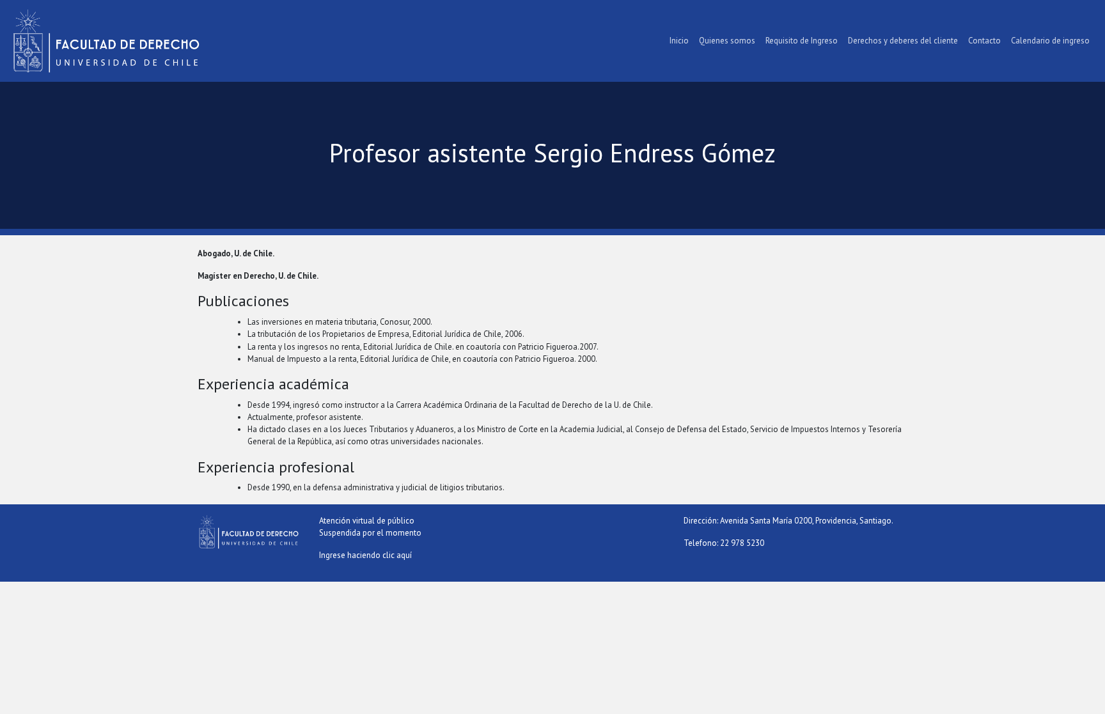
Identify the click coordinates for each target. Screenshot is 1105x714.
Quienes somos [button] (727, 40)
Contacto (984, 40)
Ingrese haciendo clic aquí (365, 555)
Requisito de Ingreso (801, 40)
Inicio (679, 40)
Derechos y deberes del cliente (903, 40)
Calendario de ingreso (1050, 40)
